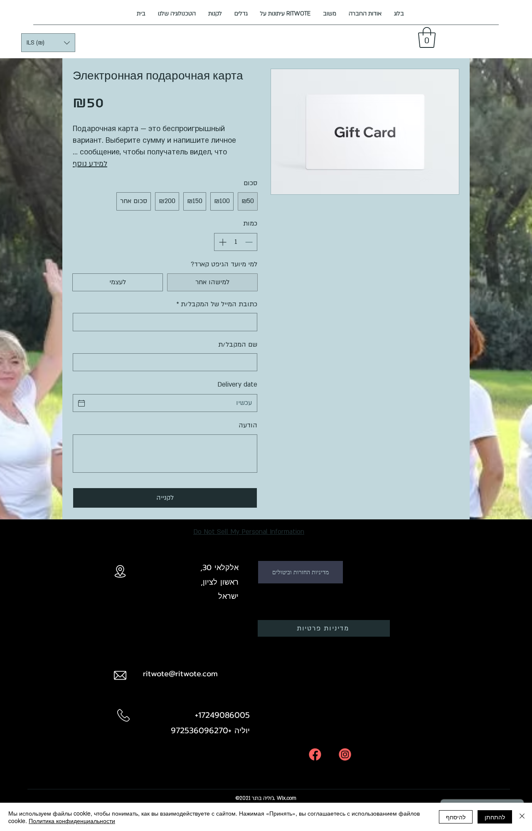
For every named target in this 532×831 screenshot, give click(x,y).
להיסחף (456, 817)
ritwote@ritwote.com (180, 674)
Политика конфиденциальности (72, 820)
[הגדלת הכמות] (221, 242)
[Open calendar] (81, 403)
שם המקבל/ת (237, 344)
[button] (48, 42)
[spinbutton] (235, 242)
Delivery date (237, 384)
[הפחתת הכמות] (249, 242)
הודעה (248, 425)
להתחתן (495, 817)
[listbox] (48, 42)
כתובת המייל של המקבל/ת (216, 304)
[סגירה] (522, 816)
